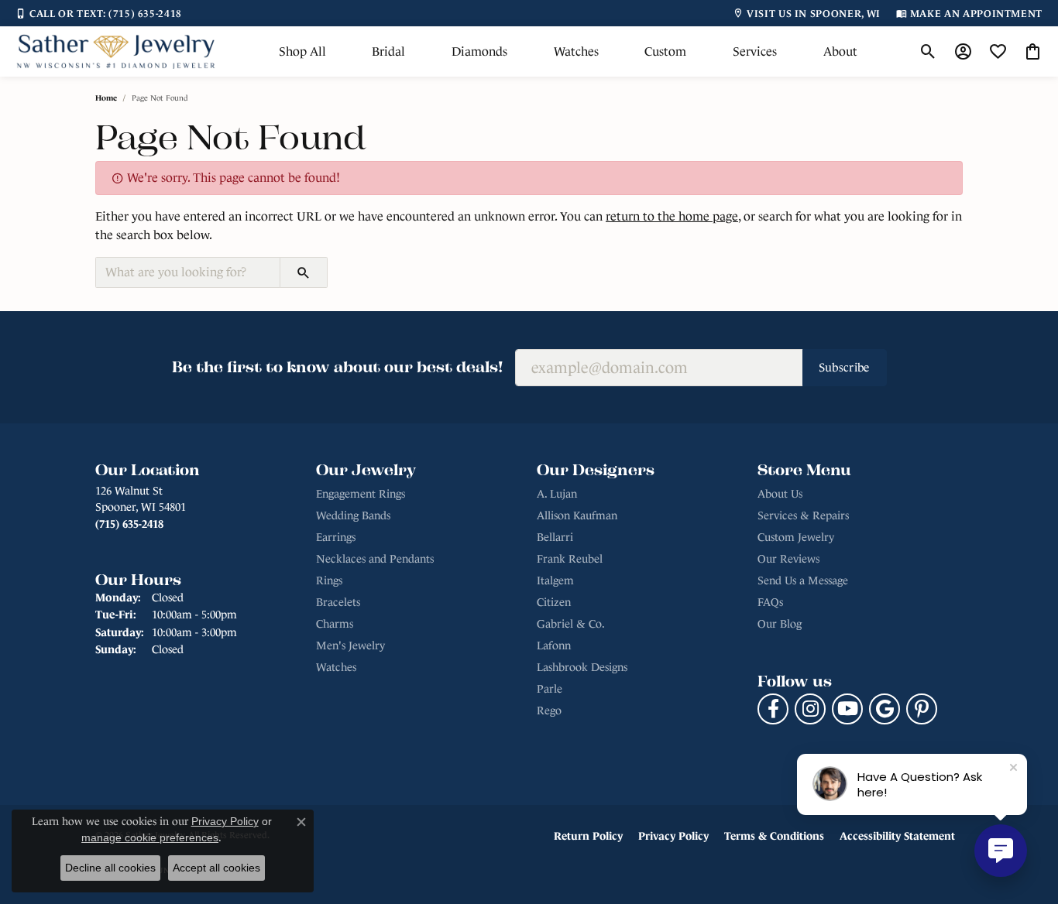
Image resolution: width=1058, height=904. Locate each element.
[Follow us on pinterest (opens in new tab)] (921, 708)
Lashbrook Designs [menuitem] (582, 667)
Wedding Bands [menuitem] (353, 515)
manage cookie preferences (149, 837)
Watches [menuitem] (336, 667)
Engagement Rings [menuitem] (360, 494)
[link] (98, 13)
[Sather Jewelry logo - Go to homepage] (116, 51)
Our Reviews (788, 559)
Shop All (302, 51)
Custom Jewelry (795, 537)
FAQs (770, 602)
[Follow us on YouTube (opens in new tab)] (847, 708)
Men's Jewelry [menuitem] (350, 645)
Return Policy (588, 836)
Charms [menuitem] (334, 624)
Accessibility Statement (897, 836)
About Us (779, 494)
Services (755, 51)
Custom (665, 51)
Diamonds (479, 51)
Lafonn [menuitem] (554, 645)
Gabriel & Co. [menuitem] (571, 624)
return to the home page (672, 216)
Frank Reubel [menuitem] (570, 559)
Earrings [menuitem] (336, 537)
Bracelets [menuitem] (338, 602)
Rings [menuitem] (329, 580)
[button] (928, 51)
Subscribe (845, 367)
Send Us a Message (802, 580)
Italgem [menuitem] (555, 580)
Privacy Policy (673, 836)
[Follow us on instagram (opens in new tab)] (810, 708)
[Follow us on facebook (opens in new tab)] (772, 708)
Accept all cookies (216, 867)
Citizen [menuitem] (554, 602)
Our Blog (779, 624)
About (840, 51)
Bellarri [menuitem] (555, 537)
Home (106, 98)
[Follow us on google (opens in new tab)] (884, 708)
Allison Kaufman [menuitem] (577, 515)
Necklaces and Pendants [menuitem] (375, 559)
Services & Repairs (803, 515)
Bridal (388, 51)
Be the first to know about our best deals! (337, 366)
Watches (576, 51)
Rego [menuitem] (549, 710)
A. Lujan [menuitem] (557, 494)
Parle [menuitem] (549, 689)
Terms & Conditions (774, 836)
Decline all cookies (110, 867)
